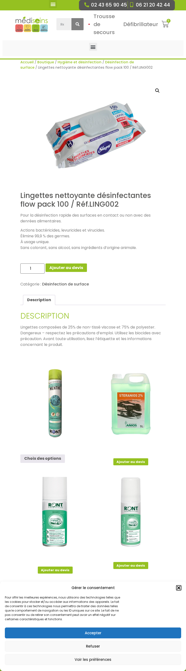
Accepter (93, 632)
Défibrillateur (140, 24)
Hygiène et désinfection (79, 62)
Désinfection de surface (65, 284)
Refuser (93, 646)
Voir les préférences (93, 659)
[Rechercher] (77, 24)
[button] (178, 587)
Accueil (27, 62)
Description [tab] (39, 300)
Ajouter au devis (66, 267)
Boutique (45, 62)
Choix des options (42, 458)
